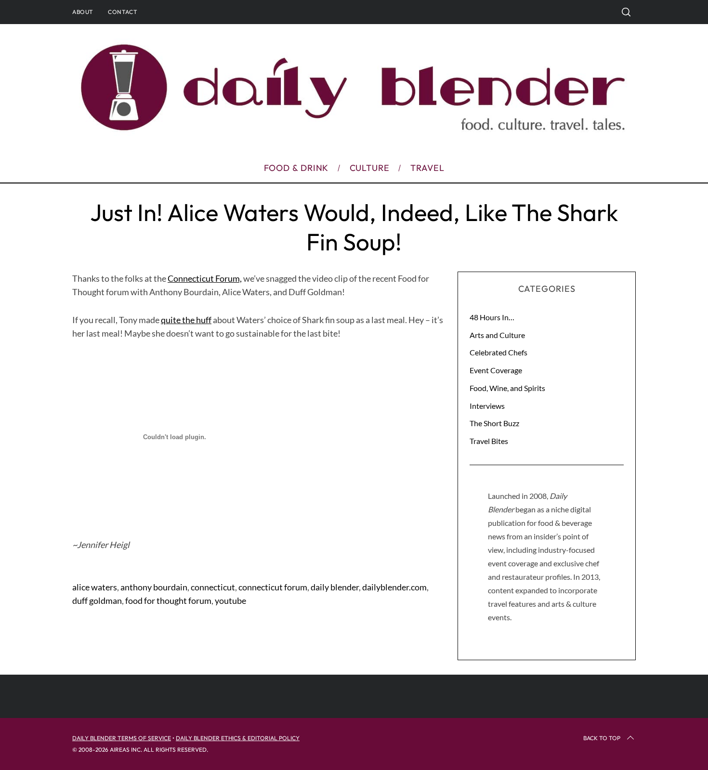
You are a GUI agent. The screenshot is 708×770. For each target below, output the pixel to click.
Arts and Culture (497, 334)
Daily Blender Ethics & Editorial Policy (238, 738)
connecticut (213, 587)
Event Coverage (496, 370)
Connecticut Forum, (205, 278)
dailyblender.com (394, 587)
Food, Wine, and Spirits (507, 387)
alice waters (94, 587)
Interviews (487, 405)
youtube (230, 600)
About (82, 11)
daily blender (335, 587)
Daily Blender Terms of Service (121, 738)
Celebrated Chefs (498, 352)
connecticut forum (272, 587)
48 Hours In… (492, 317)
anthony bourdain (153, 587)
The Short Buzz (494, 423)
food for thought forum (168, 600)
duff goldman (97, 600)
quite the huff (186, 319)
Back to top (601, 738)
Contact (122, 11)
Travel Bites (489, 440)
